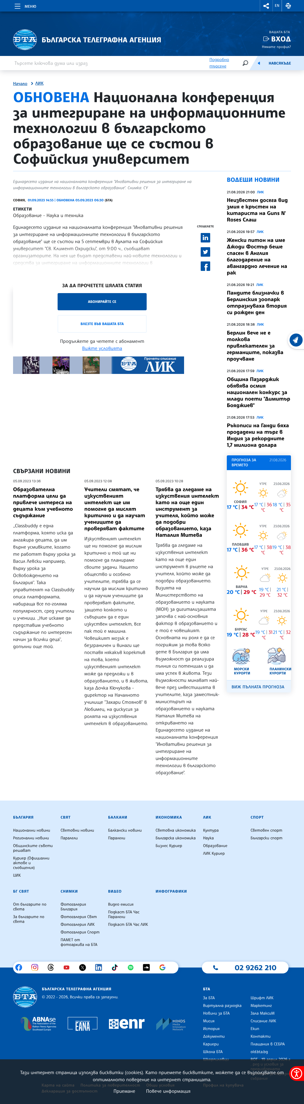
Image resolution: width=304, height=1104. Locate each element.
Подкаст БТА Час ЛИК (128, 924)
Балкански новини (125, 830)
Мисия (209, 1021)
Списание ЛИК (263, 1021)
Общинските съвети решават (33, 848)
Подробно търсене (219, 63)
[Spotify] (133, 967)
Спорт (257, 817)
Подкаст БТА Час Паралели (124, 914)
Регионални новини (31, 838)
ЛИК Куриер (214, 853)
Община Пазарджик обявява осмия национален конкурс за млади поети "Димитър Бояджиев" (258, 392)
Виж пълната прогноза (258, 687)
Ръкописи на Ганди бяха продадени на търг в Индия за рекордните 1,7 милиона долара (258, 435)
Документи (214, 1036)
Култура (211, 830)
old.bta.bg (259, 1052)
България (23, 817)
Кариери (211, 1044)
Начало (20, 83)
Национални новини (31, 830)
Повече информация (168, 1091)
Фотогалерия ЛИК (78, 924)
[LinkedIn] (101, 967)
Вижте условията (102, 348)
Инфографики (171, 891)
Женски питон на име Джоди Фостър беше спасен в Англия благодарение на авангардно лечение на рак (257, 256)
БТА (206, 989)
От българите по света (29, 907)
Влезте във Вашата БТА (102, 324)
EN (277, 5)
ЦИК (17, 875)
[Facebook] (21, 967)
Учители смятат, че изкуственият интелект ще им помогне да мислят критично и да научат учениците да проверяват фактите (114, 509)
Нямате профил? (276, 46)
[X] (85, 967)
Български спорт (266, 838)
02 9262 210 (256, 967)
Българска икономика (176, 838)
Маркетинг (261, 1005)
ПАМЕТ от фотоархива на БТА (79, 942)
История (211, 1028)
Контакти (260, 1036)
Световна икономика (176, 830)
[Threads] (53, 967)
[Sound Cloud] (148, 967)
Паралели (69, 838)
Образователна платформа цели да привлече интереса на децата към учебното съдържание (43, 502)
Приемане (124, 1091)
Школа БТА (213, 1052)
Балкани (117, 817)
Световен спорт (266, 830)
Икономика (169, 817)
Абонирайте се (102, 301)
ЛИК (39, 83)
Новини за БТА (216, 1013)
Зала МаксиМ (263, 1013)
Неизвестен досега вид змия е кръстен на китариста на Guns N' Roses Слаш (257, 210)
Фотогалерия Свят (79, 917)
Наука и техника (64, 215)
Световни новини (77, 830)
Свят (66, 817)
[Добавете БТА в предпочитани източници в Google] (164, 967)
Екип (255, 1028)
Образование (27, 215)
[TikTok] (117, 967)
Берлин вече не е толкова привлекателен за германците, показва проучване (255, 346)
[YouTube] (69, 967)
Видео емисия (121, 904)
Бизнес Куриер (169, 845)
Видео (115, 891)
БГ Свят (21, 891)
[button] (266, 6)
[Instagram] (37, 967)
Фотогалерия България (73, 907)
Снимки (69, 891)
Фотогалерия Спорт (80, 932)
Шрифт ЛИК (262, 998)
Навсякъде (280, 63)
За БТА (209, 998)
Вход (281, 39)
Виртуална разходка (222, 1005)
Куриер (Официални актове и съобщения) (31, 863)
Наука (208, 838)
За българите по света (28, 919)
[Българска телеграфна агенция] (25, 996)
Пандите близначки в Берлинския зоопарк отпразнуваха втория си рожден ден (257, 303)
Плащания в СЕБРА (268, 1044)
